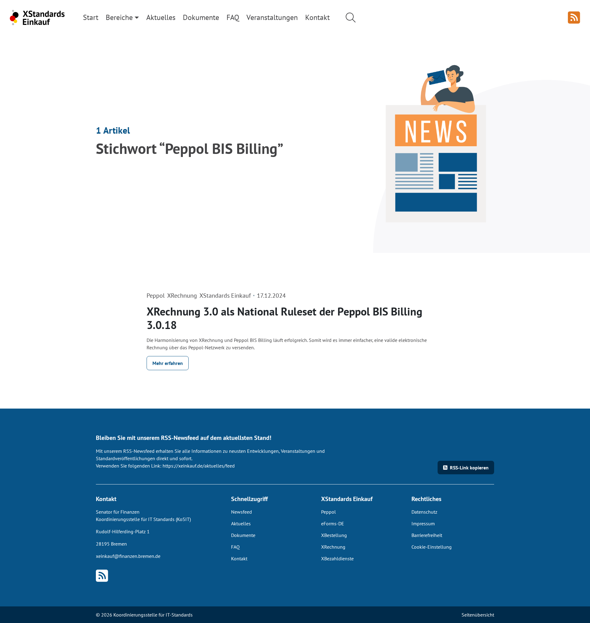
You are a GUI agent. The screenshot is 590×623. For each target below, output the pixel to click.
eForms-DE (332, 523)
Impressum (423, 523)
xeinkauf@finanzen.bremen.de (128, 556)
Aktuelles (241, 523)
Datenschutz (424, 512)
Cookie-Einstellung (431, 547)
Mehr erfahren (167, 363)
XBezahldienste (337, 558)
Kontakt (239, 558)
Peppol (328, 512)
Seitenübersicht (478, 615)
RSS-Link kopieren (469, 467)
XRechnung (333, 547)
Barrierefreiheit (426, 535)
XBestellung (334, 535)
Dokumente (243, 535)
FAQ (235, 547)
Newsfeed (241, 512)
